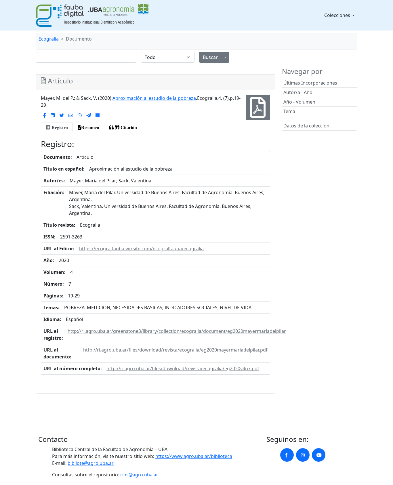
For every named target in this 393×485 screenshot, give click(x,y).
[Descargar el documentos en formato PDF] (258, 111)
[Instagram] (303, 455)
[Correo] (70, 115)
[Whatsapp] (79, 115)
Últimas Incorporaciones (310, 83)
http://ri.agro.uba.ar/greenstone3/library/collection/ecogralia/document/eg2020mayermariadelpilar (177, 331)
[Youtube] (318, 455)
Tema (289, 111)
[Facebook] (44, 115)
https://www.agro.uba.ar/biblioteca (193, 456)
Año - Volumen (299, 102)
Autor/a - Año (297, 92)
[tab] (57, 127)
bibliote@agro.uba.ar (91, 463)
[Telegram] (88, 115)
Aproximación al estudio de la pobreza (154, 98)
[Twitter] (61, 115)
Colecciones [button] (337, 15)
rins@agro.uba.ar (139, 474)
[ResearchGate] (97, 115)
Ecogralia (49, 39)
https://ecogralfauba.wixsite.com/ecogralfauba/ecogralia (141, 248)
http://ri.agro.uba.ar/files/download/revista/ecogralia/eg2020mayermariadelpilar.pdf (175, 350)
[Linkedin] (52, 115)
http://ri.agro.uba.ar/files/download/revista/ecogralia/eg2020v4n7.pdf (182, 368)
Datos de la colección (306, 126)
